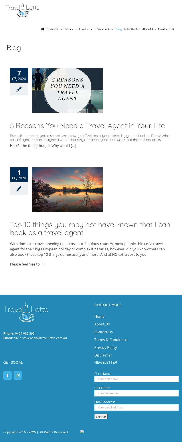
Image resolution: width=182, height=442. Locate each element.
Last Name (102, 388)
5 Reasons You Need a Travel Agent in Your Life (87, 125)
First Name (102, 373)
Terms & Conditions (111, 339)
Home (99, 316)
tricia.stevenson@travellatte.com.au (40, 338)
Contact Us (103, 331)
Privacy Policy (105, 347)
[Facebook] (7, 375)
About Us (102, 324)
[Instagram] (18, 375)
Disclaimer (103, 355)
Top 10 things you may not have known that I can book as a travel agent (90, 228)
